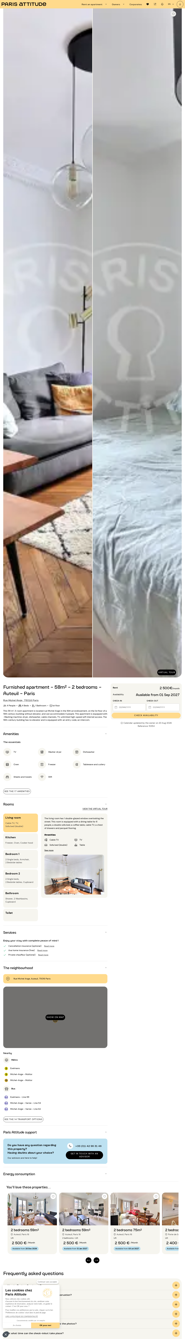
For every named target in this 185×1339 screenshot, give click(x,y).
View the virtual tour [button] (94, 808)
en (169, 4)
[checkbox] (173, 14)
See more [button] (48, 850)
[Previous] (7, 343)
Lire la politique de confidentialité (21, 1316)
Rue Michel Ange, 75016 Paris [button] (21, 700)
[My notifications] (162, 4)
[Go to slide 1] (31, 1220)
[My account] (180, 4)
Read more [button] (49, 946)
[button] (5, 1334)
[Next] (177, 343)
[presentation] (94, 4)
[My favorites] (147, 4)
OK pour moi (45, 1325)
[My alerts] (155, 4)
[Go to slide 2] (34, 1220)
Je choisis (17, 1325)
